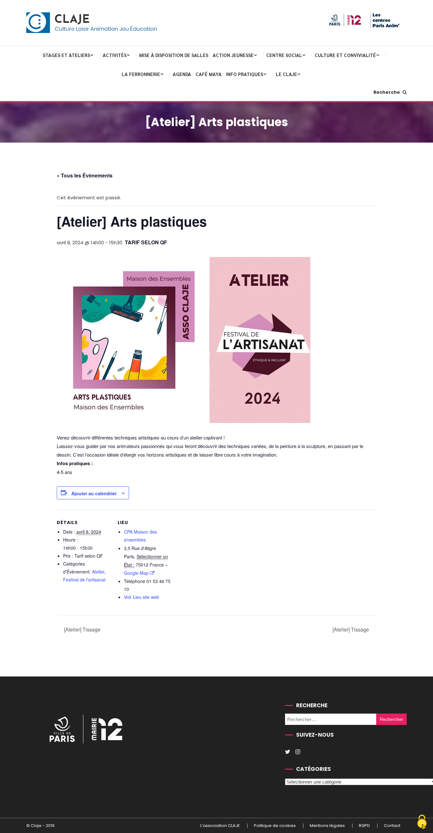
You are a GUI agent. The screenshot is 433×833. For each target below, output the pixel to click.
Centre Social (284, 55)
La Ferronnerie (141, 74)
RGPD (364, 825)
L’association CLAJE (220, 825)
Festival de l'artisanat (84, 579)
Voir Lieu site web (141, 597)
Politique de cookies (275, 825)
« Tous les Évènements (85, 175)
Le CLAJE (286, 74)
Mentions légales (327, 825)
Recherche (387, 92)
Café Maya (209, 74)
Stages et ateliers (66, 55)
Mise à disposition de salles (173, 55)
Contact (392, 825)
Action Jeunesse (233, 55)
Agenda (182, 74)
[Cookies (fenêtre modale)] (422, 822)
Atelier (98, 571)
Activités (114, 55)
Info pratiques (244, 74)
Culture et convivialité (345, 55)
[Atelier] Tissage (81, 629)
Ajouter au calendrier (94, 493)
